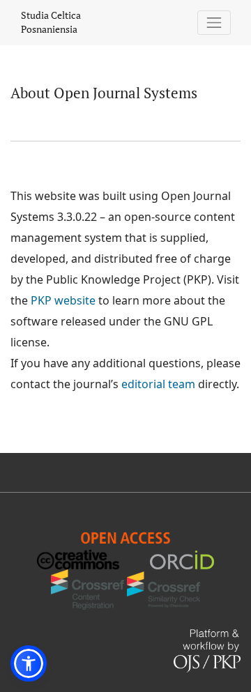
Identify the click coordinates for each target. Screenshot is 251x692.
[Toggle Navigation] (214, 22)
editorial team (158, 384)
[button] (28, 663)
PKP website (63, 300)
